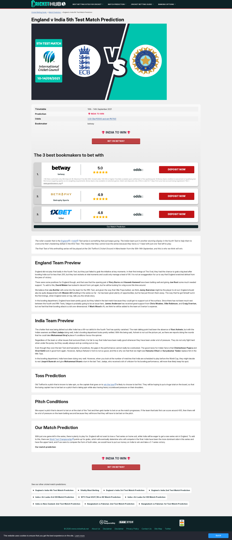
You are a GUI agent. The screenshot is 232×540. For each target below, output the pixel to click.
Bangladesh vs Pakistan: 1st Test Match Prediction (164, 504)
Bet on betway (116, 141)
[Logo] (48, 4)
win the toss (109, 384)
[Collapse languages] (182, 521)
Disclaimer (107, 529)
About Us (96, 529)
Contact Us (147, 529)
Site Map (158, 529)
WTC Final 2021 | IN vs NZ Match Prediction (101, 497)
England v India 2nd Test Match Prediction (170, 490)
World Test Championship (61, 439)
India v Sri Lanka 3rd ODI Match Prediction (54, 497)
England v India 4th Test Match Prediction (54, 490)
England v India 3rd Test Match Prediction (125, 490)
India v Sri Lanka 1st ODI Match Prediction (146, 497)
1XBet (61, 218)
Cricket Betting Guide (141, 4)
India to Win (97, 114)
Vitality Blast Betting (89, 490)
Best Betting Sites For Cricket (87, 4)
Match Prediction (116, 4)
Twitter (168, 529)
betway (61, 174)
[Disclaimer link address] (126, 523)
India (74, 241)
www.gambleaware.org (52, 183)
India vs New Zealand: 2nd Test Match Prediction (57, 504)
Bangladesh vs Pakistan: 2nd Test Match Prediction (110, 504)
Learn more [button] (80, 535)
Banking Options (166, 4)
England (64, 241)
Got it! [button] (218, 536)
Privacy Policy (132, 529)
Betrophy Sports (61, 200)
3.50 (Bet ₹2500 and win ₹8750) (102, 119)
